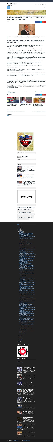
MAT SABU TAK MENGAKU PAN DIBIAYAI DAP (27, 330)
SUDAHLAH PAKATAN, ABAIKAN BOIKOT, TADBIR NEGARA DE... (26, 306)
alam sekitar (20, 207)
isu (7, 95)
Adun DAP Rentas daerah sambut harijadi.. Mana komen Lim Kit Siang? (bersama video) (29, 390)
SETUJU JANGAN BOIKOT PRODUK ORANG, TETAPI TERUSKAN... (26, 322)
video (22, 219)
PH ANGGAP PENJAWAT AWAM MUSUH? (26, 272)
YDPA (28, 219)
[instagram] (43, 4)
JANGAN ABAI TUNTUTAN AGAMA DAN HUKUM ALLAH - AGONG (26, 326)
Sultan (19, 219)
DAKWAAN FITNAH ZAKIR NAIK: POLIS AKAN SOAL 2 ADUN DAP (27, 275)
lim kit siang (20, 214)
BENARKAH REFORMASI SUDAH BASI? (25, 304)
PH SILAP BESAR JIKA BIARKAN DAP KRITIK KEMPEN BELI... (26, 267)
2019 (19, 230)
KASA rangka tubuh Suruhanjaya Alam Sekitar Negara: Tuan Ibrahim (29, 433)
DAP (33, 207)
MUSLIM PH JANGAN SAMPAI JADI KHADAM (26, 253)
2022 (19, 227)
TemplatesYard (15, 440)
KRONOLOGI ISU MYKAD (23, 262)
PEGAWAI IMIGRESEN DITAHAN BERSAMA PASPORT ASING (26, 239)
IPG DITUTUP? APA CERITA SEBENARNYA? (26, 265)
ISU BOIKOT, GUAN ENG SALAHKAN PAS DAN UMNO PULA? (27, 310)
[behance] (40, 4)
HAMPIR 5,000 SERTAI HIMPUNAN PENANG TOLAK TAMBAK (26, 281)
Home (36, 0)
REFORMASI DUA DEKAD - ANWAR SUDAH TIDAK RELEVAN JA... (26, 303)
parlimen (32, 214)
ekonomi (25, 209)
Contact (43, 0)
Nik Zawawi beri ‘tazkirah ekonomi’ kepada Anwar (27, 398)
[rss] (45, 4)
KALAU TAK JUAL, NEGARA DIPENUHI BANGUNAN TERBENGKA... (25, 243)
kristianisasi (29, 212)
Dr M (18, 209)
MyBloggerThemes (26, 440)
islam (28, 209)
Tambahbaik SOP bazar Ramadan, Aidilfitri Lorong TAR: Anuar (29, 425)
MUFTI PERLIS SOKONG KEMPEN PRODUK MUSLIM (26, 324)
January (20, 340)
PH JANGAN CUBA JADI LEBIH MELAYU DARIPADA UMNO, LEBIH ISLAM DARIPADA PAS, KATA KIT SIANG (38, 106)
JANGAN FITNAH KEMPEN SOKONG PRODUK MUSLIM (27, 301)
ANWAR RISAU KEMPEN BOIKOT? (25, 317)
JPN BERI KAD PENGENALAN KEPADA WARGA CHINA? (27, 283)
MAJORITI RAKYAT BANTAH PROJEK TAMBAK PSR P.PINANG (27, 279)
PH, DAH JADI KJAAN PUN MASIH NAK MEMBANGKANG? (25, 329)
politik (19, 217)
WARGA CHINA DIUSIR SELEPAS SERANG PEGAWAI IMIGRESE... (26, 320)
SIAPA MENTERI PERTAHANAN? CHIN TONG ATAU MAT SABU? (26, 269)
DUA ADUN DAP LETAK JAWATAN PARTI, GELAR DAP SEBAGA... (26, 252)
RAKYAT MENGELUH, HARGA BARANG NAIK (26, 318)
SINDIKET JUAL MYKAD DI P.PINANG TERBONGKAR (25, 264)
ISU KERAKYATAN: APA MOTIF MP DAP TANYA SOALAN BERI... (27, 250)
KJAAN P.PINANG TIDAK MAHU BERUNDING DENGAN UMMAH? (26, 277)
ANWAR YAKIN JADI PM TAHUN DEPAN (25, 105)
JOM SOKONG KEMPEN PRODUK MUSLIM (26, 323)
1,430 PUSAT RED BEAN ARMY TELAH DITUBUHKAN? (25, 245)
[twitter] (36, 4)
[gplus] (38, 4)
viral (25, 219)
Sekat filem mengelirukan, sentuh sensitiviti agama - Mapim (29, 182)
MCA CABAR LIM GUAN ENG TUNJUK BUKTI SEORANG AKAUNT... (26, 270)
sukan (32, 217)
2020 (19, 229)
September (21, 232)
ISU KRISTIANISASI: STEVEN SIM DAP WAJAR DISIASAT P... (27, 237)
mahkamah (24, 214)
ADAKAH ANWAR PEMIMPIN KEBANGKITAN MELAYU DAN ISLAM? (26, 314)
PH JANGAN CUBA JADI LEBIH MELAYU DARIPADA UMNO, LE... (25, 235)
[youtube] (42, 4)
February (20, 339)
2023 (19, 226)
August (20, 334)
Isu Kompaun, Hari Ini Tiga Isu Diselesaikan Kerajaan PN (12, 105)
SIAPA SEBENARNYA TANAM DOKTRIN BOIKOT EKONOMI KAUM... (26, 297)
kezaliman (19, 212)
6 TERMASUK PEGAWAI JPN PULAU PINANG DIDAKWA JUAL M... (26, 259)
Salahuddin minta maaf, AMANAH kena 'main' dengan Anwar (29, 368)
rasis (22, 217)
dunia (21, 209)
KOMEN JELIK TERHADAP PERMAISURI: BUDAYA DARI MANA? (26, 261)
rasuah (25, 217)
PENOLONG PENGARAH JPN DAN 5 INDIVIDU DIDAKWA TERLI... (27, 248)
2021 (19, 228)
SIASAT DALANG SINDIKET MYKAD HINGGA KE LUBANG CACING (27, 255)
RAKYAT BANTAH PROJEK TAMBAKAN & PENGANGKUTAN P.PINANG (26, 312)
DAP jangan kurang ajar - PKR (28, 411)
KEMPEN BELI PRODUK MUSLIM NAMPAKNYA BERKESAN (27, 308)
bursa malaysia (29, 207)
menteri (29, 214)
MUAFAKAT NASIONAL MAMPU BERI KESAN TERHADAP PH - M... (26, 240)
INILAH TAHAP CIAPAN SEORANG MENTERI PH (27, 246)
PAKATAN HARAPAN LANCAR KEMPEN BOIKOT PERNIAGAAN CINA (27, 299)
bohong (24, 207)
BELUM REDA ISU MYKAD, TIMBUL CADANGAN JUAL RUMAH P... (27, 257)
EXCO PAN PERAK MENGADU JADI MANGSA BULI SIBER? (26, 273)
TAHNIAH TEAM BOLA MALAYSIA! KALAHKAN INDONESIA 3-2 (27, 294)
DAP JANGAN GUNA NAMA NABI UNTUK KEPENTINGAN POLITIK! (26, 287)
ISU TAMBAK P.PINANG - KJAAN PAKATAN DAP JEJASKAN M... (27, 293)
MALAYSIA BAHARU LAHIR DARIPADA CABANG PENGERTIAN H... (27, 333)
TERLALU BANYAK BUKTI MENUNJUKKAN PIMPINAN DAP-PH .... (26, 316)
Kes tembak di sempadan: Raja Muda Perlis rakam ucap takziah (29, 375)
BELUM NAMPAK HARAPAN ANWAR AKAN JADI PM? (27, 285)
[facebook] (35, 4)
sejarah (29, 217)
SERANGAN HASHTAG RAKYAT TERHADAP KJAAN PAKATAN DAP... (26, 291)
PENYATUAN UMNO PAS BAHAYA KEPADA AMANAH (26, 289)
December (21, 231)
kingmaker (24, 212)
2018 (19, 341)
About (40, 0)
